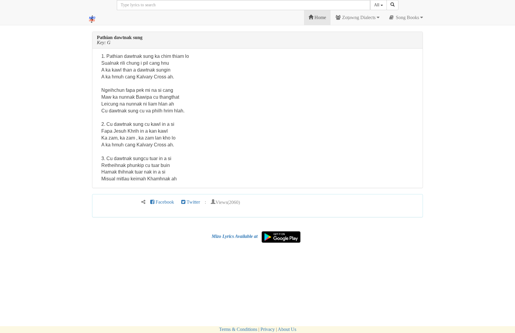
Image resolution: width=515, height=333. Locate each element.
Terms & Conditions (238, 329)
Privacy (267, 329)
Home (319, 17)
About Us (287, 329)
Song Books (407, 17)
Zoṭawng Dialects (359, 17)
